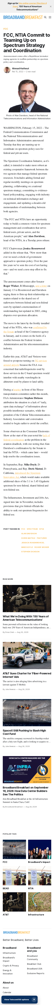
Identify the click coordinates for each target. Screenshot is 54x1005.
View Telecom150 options (16, 999)
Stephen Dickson (30, 551)
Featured (42, 538)
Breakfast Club (34, 964)
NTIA (41, 529)
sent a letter (41, 285)
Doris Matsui (28, 538)
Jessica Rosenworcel (32, 542)
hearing (17, 389)
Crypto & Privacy (11, 965)
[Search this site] (45, 17)
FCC (5, 28)
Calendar (7, 992)
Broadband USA (34, 968)
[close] (50, 6)
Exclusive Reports (35, 973)
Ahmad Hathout (20, 68)
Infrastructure (9, 953)
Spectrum (32, 529)
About (6, 987)
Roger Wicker (41, 547)
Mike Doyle (27, 547)
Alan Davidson (29, 533)
